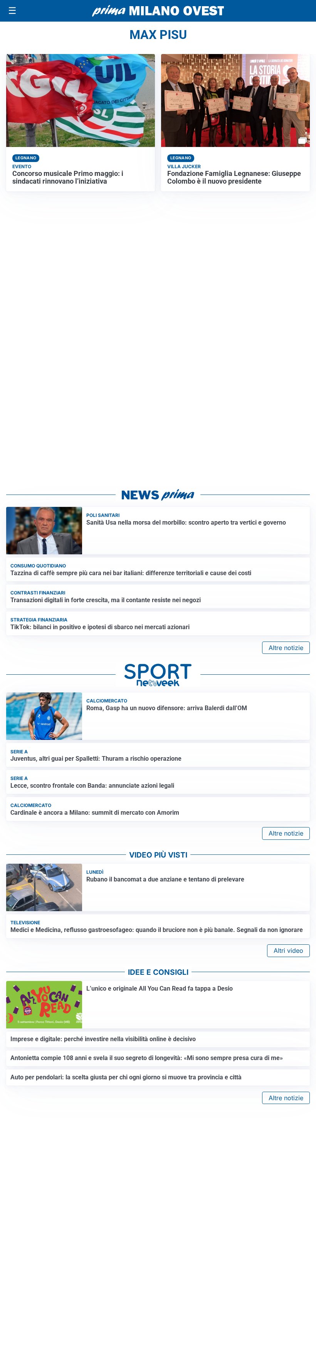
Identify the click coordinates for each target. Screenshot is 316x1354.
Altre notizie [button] (286, 648)
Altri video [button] (288, 950)
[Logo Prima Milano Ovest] (158, 11)
